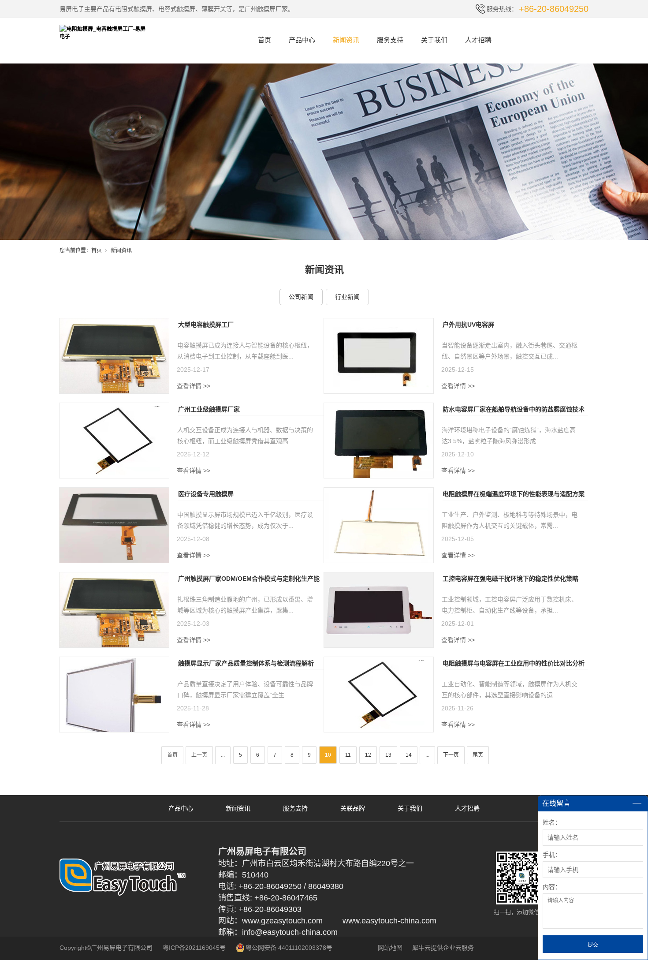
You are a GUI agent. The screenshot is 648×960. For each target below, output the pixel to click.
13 (388, 755)
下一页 (451, 755)
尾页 (478, 755)
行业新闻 (347, 296)
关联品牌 (352, 808)
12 (368, 755)
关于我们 (434, 40)
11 (348, 755)
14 (409, 755)
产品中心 (302, 40)
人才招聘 (478, 40)
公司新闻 (301, 296)
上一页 (199, 755)
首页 (264, 40)
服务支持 (390, 40)
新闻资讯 (346, 40)
